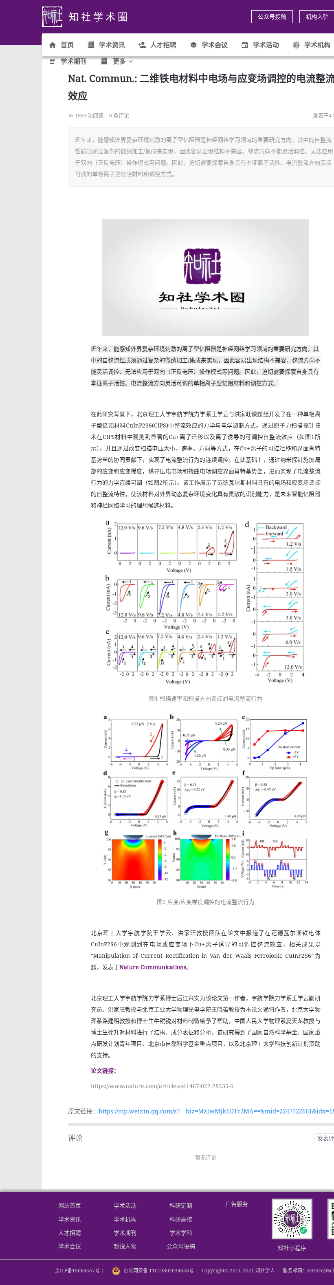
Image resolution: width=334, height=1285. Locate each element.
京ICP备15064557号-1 (79, 1270)
